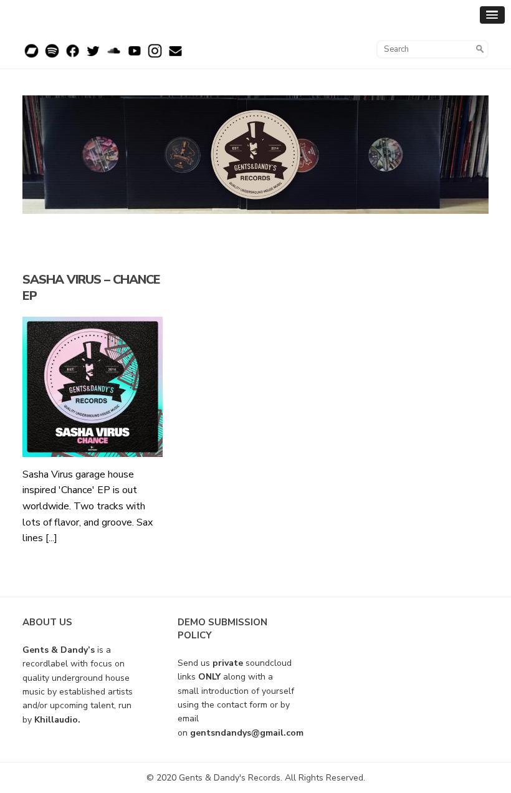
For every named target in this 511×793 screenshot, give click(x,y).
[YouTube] (134, 55)
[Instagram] (155, 55)
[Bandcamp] (31, 55)
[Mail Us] (175, 55)
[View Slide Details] (255, 154)
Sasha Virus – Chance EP (91, 287)
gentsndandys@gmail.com (246, 733)
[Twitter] (93, 55)
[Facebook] (73, 55)
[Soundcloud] (114, 55)
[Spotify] (52, 55)
